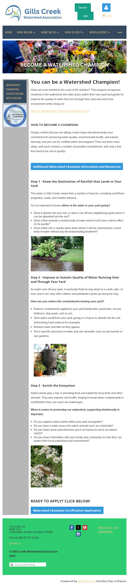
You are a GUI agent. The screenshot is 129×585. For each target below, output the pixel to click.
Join (85, 16)
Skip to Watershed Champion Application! (60, 111)
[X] (78, 527)
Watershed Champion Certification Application (67, 510)
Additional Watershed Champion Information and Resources (77, 166)
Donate (83, 7)
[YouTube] (84, 527)
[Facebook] (71, 527)
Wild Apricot (86, 581)
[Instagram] (78, 534)
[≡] (119, 32)
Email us (14, 543)
